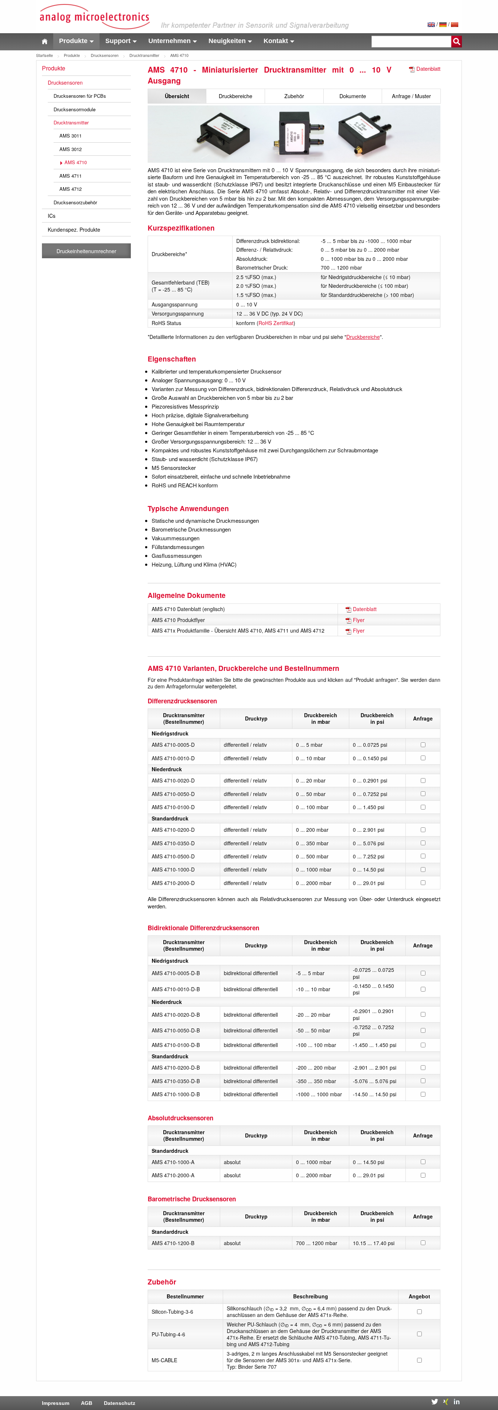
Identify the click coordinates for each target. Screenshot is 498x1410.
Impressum (55, 1403)
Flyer (359, 619)
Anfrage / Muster (411, 96)
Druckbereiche (235, 96)
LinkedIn (456, 1401)
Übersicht (177, 96)
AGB (86, 1403)
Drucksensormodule (75, 109)
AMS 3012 (70, 149)
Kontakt (276, 41)
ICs (51, 215)
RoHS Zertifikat (275, 323)
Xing (445, 1401)
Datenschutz (119, 1403)
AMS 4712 (70, 188)
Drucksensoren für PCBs (80, 95)
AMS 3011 (70, 135)
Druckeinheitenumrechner (86, 251)
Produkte (73, 41)
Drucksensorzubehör (75, 202)
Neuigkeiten (227, 41)
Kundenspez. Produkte (74, 229)
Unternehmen (169, 41)
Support (118, 41)
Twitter (434, 1401)
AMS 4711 (70, 175)
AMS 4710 (76, 162)
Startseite (44, 55)
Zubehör (294, 96)
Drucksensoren (104, 55)
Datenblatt (428, 68)
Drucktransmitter (144, 55)
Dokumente (352, 96)
